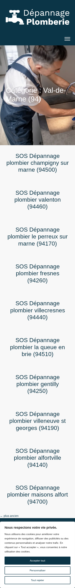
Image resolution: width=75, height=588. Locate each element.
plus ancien (9, 515)
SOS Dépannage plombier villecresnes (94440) (37, 310)
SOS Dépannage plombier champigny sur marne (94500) (37, 163)
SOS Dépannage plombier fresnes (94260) (37, 273)
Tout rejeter (37, 580)
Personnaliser (38, 570)
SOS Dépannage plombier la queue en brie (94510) (37, 347)
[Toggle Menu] (67, 38)
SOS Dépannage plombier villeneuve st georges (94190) (37, 421)
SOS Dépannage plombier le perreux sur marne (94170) (37, 236)
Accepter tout (37, 560)
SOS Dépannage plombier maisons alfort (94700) (37, 494)
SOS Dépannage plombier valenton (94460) (37, 199)
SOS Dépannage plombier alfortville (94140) (37, 458)
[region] (37, 555)
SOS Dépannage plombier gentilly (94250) (37, 384)
